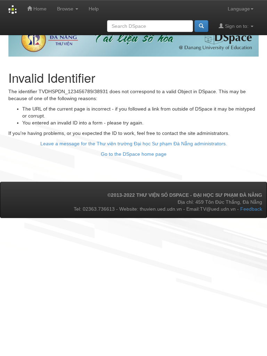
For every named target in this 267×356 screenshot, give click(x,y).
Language (239, 8)
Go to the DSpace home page (134, 154)
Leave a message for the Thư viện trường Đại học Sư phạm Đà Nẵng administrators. (133, 143)
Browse (66, 8)
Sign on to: (237, 26)
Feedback (251, 209)
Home (39, 8)
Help (94, 8)
